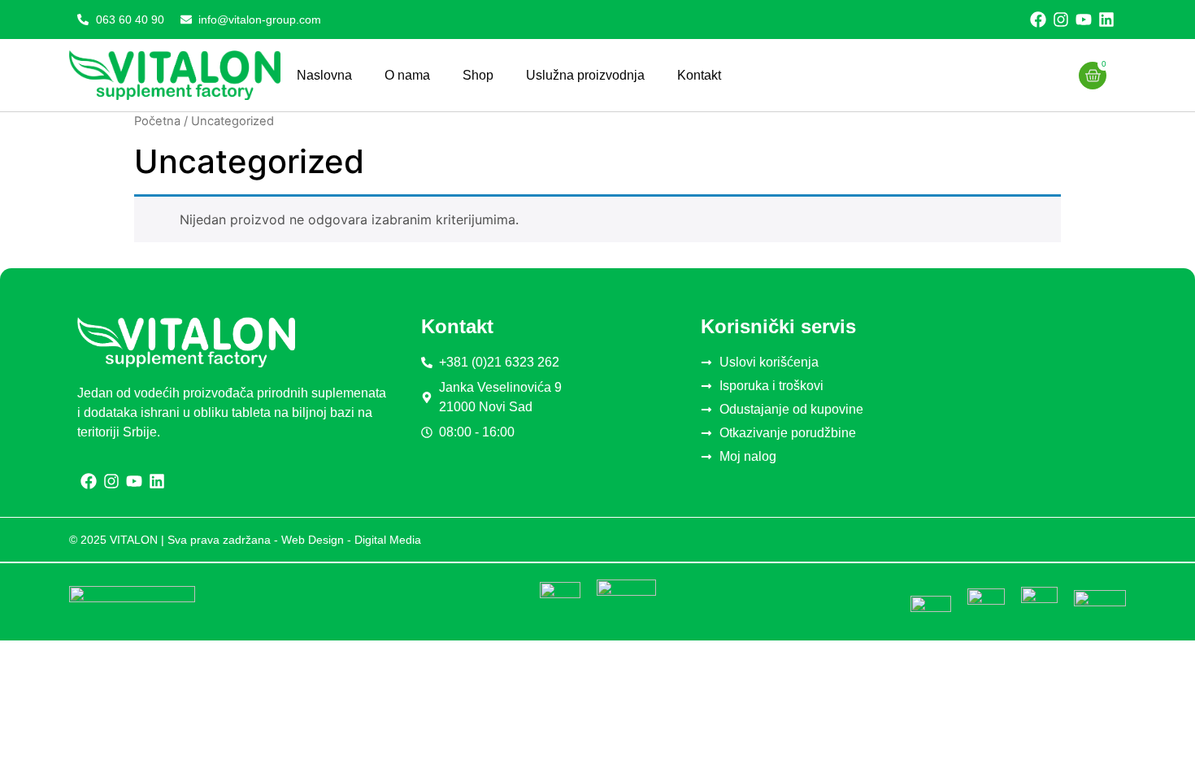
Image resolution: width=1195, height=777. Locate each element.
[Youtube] (1083, 19)
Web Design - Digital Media (351, 539)
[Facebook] (1038, 19)
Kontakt (699, 75)
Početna (157, 121)
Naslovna (324, 75)
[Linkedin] (1106, 19)
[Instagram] (1060, 19)
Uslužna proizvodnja (585, 75)
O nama (407, 75)
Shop (478, 75)
